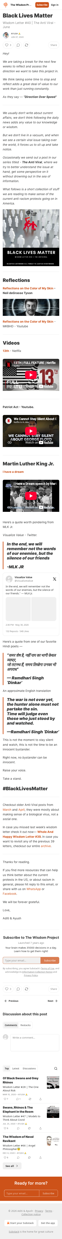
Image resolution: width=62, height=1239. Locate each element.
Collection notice (31, 1214)
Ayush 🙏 (16, 33)
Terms (48, 1210)
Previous (13, 1000)
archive (46, 846)
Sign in (55, 4)
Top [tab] (7, 1068)
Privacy (39, 1210)
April (21, 809)
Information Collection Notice (37, 971)
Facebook (9, 893)
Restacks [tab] (25, 1025)
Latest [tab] (15, 1068)
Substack (14, 1231)
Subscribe (42, 4)
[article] (31, 1088)
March (7, 809)
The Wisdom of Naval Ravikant (18, 1139)
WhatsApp (34, 889)
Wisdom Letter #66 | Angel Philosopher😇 (19, 1147)
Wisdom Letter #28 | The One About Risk (20, 1088)
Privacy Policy (31, 975)
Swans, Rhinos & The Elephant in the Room (18, 1109)
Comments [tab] (11, 1025)
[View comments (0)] (18, 45)
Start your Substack (22, 1223)
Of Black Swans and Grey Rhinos (20, 1080)
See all (10, 1166)
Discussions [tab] (29, 1068)
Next (50, 1000)
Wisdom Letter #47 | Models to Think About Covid (21, 1117)
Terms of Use (47, 968)
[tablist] (18, 1025)
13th (6, 351)
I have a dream (13, 472)
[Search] (55, 1068)
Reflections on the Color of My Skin (28, 288)
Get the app (48, 1223)
